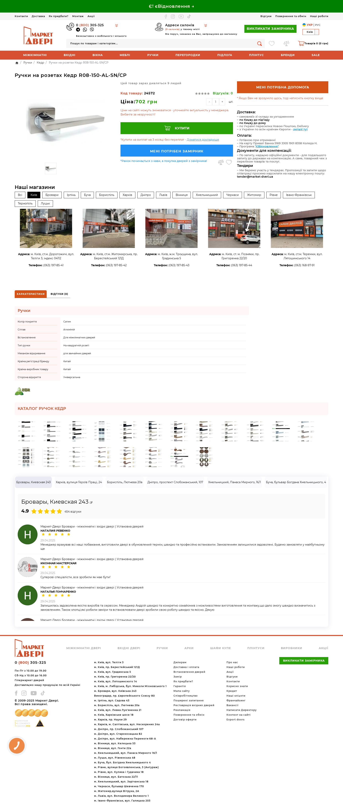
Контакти (21, 16)
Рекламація (181, 709)
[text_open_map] (91, 502)
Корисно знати (237, 686)
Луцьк (45, 203)
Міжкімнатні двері (83, 648)
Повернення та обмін (290, 16)
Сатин (67, 321)
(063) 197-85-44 (241, 265)
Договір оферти (185, 719)
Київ (34, 195)
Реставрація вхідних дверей (193, 705)
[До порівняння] (221, 162)
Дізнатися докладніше (203, 139)
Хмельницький (207, 195)
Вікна (97, 55)
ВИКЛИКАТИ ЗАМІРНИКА (270, 29)
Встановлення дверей (189, 671)
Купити (182, 128)
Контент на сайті (238, 714)
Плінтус (256, 55)
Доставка (38, 16)
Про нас (232, 662)
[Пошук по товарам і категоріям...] (259, 43)
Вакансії (232, 705)
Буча (87, 195)
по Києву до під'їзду (254, 120)
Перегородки (187, 55)
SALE (316, 55)
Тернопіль (25, 203)
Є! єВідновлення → (171, 6)
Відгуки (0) (59, 293)
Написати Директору (241, 709)
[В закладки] (229, 162)
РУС (317, 24)
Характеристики (31, 293)
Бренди (288, 55)
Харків (127, 195)
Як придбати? (58, 16)
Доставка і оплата (186, 667)
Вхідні (69, 55)
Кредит (231, 690)
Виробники (291, 648)
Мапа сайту (181, 690)
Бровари (52, 195)
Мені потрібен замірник (177, 151)
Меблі (125, 55)
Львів (163, 195)
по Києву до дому (252, 123)
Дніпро (146, 195)
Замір (177, 676)
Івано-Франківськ (299, 195)
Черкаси (232, 195)
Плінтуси (256, 648)
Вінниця (182, 195)
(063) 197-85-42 (116, 265)
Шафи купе (220, 648)
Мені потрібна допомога (282, 87)
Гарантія (179, 686)
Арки (189, 648)
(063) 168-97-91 (304, 265)
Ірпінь (71, 195)
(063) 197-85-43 (179, 265)
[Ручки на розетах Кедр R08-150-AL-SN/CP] (65, 121)
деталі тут (300, 129)
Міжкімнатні (35, 55)
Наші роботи (319, 16)
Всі (20, 195)
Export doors (235, 719)
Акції (91, 16)
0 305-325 (90, 25)
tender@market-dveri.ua (255, 176)
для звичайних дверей (77, 353)
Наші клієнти (235, 695)
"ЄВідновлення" (267, 146)
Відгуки (266, 16)
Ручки (153, 55)
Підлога (224, 55)
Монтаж (78, 16)
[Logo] (38, 35)
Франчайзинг (236, 700)
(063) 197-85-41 (53, 265)
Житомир (254, 195)
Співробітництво (185, 695)
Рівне (274, 195)
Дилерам (180, 662)
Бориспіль (106, 195)
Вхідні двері (129, 648)
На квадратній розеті (76, 345)
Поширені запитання (188, 700)
